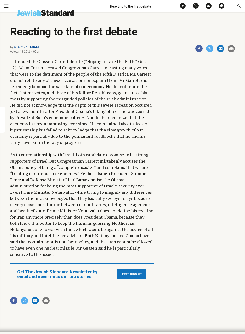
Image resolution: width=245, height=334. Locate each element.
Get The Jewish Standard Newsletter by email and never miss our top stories (57, 274)
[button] (239, 6)
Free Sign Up (132, 274)
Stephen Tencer (27, 47)
